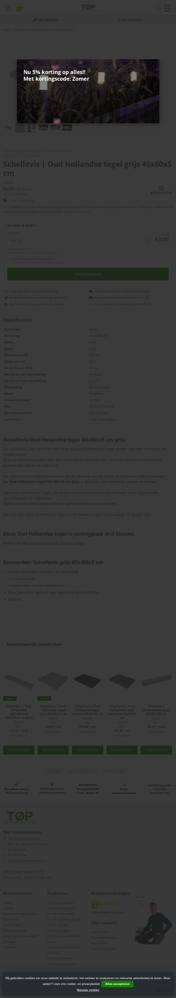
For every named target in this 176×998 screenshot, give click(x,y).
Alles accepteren (117, 984)
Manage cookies (88, 990)
